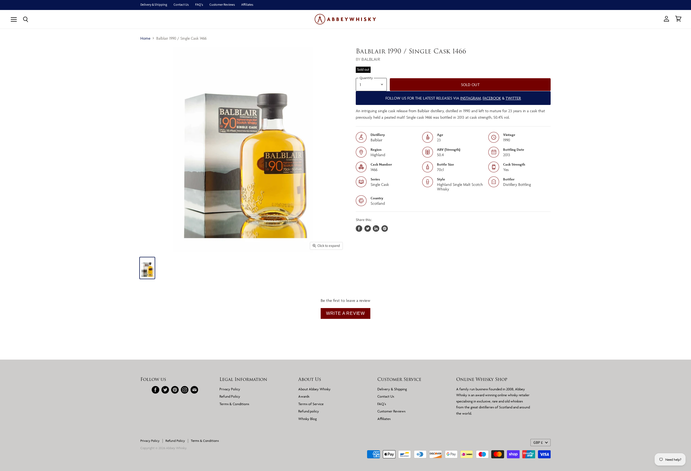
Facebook (492, 98)
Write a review (345, 313)
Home (145, 38)
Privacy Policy (229, 389)
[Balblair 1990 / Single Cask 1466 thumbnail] (147, 268)
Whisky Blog (307, 419)
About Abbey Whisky (314, 389)
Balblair (370, 59)
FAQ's (199, 5)
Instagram (470, 98)
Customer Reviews (222, 5)
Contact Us (181, 5)
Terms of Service (311, 404)
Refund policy (308, 411)
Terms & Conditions (234, 404)
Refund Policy (229, 396)
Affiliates (247, 5)
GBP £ (538, 442)
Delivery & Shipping (153, 5)
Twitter (513, 98)
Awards (303, 396)
